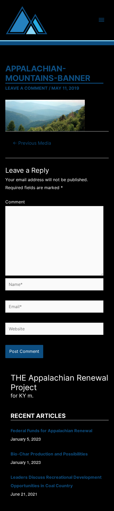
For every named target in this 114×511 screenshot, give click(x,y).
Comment (15, 201)
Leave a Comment (26, 88)
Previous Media (32, 143)
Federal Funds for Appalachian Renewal (51, 430)
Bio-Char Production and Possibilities (49, 454)
